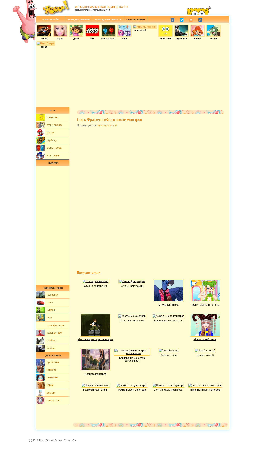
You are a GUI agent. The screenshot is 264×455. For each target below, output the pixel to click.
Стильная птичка (168, 304)
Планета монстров (95, 373)
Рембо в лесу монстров (132, 389)
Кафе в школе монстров (168, 320)
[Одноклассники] (191, 20)
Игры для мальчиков (108, 19)
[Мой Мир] (200, 20)
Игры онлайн (50, 19)
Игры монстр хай (107, 125)
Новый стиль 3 (205, 355)
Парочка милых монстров (205, 389)
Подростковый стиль (95, 389)
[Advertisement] (132, 76)
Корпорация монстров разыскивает (132, 359)
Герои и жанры (135, 19)
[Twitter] (181, 20)
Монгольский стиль (205, 339)
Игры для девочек (79, 19)
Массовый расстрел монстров (95, 339)
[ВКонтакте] (172, 20)
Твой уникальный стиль (205, 304)
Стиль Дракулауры (132, 286)
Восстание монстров (132, 320)
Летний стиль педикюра (168, 389)
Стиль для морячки (95, 286)
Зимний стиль (168, 355)
